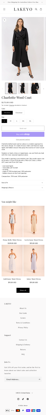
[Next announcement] (42, 2)
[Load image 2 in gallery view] (23, 88)
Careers (23, 318)
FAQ (23, 354)
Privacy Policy (23, 327)
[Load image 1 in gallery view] (10, 88)
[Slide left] (2, 88)
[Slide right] (43, 88)
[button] (4, 9)
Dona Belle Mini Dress (12, 240)
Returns (23, 349)
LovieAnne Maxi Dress (34, 240)
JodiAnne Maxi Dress (12, 279)
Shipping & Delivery (23, 345)
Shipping (11, 105)
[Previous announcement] (4, 2)
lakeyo (25, 405)
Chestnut (20, 113)
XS (24, 121)
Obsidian (8, 113)
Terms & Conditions (23, 323)
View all (23, 290)
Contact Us (23, 340)
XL (31, 121)
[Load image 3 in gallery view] (35, 88)
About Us (23, 308)
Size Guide (23, 313)
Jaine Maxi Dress (34, 279)
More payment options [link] (23, 139)
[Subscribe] (39, 379)
